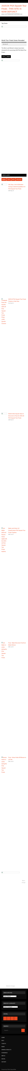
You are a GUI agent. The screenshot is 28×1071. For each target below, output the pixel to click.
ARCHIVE (18, 179)
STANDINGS (4, 1052)
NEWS (8, 56)
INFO (13, 179)
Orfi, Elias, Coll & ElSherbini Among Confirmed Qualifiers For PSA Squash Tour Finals (16, 186)
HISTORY (3, 1061)
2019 (3, 56)
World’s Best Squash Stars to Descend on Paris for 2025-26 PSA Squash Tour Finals (16, 416)
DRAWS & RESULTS (6, 1049)
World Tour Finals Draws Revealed (12, 40)
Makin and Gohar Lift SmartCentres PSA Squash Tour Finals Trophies (16, 530)
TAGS (8, 179)
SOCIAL (3, 1058)
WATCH (3, 1055)
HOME (3, 1037)
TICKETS (3, 1043)
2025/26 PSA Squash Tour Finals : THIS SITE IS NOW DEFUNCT (13, 9)
